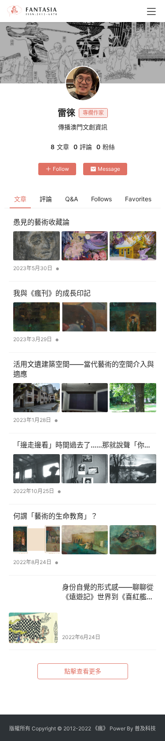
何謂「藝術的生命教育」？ (55, 516)
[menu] (151, 11)
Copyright (44, 728)
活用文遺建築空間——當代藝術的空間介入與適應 (83, 369)
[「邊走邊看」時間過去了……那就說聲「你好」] (84, 468)
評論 (46, 199)
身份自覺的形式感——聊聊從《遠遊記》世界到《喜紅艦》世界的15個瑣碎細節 (108, 592)
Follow (61, 169)
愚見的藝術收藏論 (41, 222)
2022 (84, 728)
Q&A (71, 199)
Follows (101, 199)
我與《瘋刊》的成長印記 (52, 293)
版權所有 (19, 728)
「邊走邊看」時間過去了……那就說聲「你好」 (84, 444)
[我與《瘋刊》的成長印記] (84, 316)
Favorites (138, 199)
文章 (20, 199)
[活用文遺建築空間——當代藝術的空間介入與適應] (84, 397)
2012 (69, 728)
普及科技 (145, 728)
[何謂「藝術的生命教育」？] (84, 539)
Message (109, 169)
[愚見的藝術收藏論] (84, 245)
